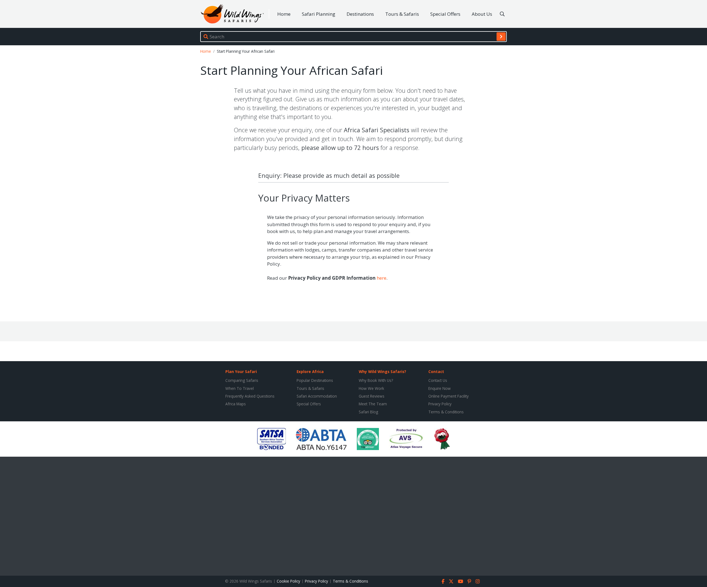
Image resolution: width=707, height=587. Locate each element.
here (381, 278)
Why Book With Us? (376, 380)
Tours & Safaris (402, 14)
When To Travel (239, 388)
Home (284, 14)
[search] (501, 36)
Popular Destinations (315, 380)
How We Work (371, 388)
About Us (482, 14)
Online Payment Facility (448, 396)
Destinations (360, 14)
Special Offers (445, 14)
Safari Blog (368, 411)
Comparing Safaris (241, 380)
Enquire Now (439, 388)
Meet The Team (373, 403)
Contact (436, 371)
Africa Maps (235, 403)
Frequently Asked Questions (250, 396)
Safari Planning (318, 14)
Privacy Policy (440, 403)
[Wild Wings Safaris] (232, 14)
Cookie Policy (288, 581)
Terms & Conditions (446, 411)
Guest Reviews (371, 396)
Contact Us (437, 380)
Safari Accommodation (317, 396)
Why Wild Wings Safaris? (382, 371)
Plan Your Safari (241, 371)
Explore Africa (310, 371)
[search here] (502, 14)
